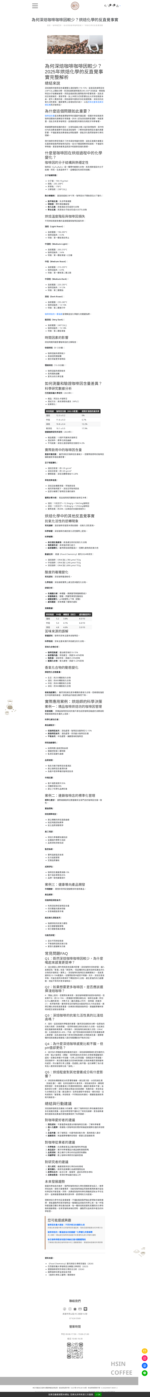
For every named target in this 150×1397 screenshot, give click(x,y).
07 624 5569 (75, 1318)
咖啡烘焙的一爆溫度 (53, 314)
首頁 (49, 25)
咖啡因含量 (50, 115)
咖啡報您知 (57, 25)
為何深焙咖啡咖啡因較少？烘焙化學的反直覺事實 (83, 25)
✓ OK (98, 1395)
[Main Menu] (35, 6)
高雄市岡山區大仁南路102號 (75, 1314)
